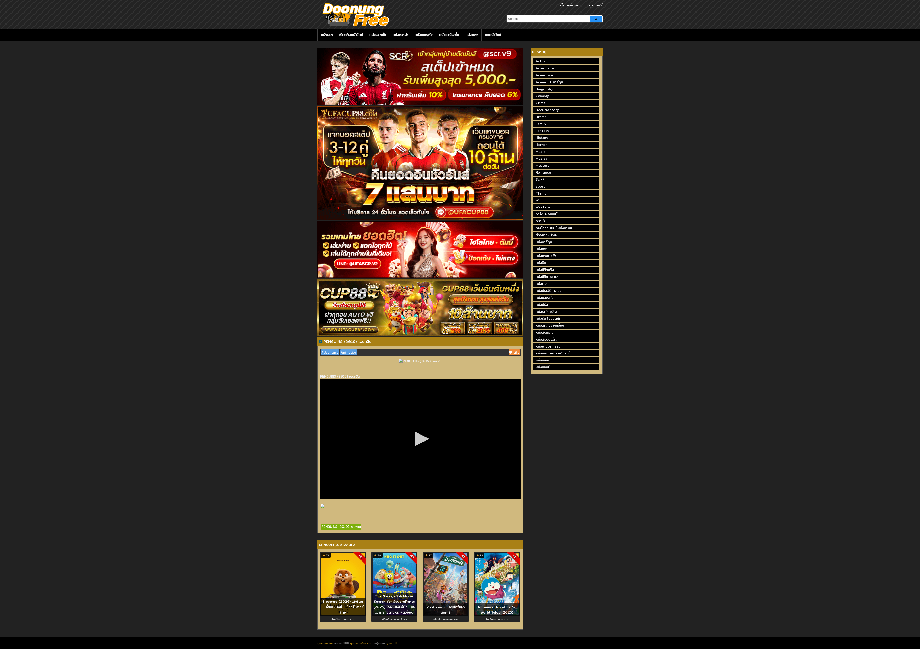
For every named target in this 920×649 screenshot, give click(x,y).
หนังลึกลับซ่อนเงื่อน (550, 325)
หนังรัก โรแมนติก (548, 318)
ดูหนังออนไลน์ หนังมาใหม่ (554, 228)
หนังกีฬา (542, 249)
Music (540, 151)
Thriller (542, 193)
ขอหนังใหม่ (493, 34)
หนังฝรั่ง (542, 304)
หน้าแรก (327, 34)
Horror (541, 144)
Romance (543, 172)
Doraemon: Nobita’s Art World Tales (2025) (497, 609)
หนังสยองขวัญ (547, 339)
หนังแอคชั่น (377, 34)
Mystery (542, 165)
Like (516, 352)
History (542, 137)
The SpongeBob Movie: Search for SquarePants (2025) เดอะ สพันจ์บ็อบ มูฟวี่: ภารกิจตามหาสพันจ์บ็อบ (394, 604)
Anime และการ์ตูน (549, 82)
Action (541, 61)
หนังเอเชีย (543, 360)
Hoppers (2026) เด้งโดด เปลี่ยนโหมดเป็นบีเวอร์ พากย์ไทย (343, 607)
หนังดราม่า (400, 34)
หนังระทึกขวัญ (546, 311)
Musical (542, 158)
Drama (541, 116)
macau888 (341, 643)
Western (543, 207)
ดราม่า (540, 221)
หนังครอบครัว (546, 256)
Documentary (547, 109)
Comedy (542, 96)
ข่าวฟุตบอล (379, 643)
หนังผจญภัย (424, 34)
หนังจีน (541, 263)
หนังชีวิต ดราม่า (547, 276)
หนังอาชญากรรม (548, 346)
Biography (544, 89)
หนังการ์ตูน (544, 242)
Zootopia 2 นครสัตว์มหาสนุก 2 (446, 609)
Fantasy (542, 130)
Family (541, 123)
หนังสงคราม (545, 332)
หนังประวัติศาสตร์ (549, 290)
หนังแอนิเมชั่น (449, 34)
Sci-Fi (540, 179)
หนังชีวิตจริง (545, 269)
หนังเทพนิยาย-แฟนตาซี (553, 353)
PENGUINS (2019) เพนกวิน (341, 526)
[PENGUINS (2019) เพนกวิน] (320, 341)
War (539, 200)
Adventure (330, 352)
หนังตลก (472, 34)
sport (540, 186)
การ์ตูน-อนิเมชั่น (547, 214)
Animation (349, 352)
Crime (541, 103)
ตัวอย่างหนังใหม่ (351, 34)
